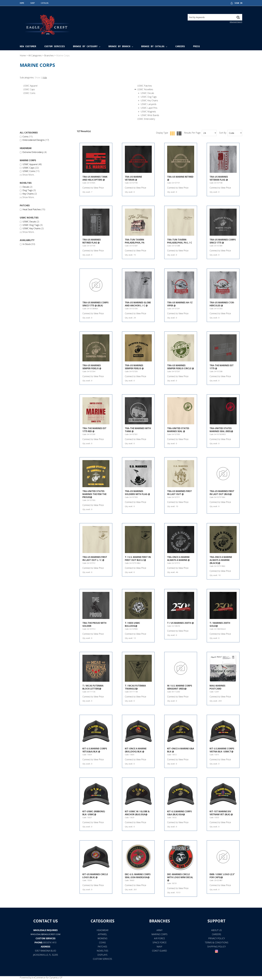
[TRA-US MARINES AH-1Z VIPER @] (180, 285)
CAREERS (216, 934)
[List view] (178, 133)
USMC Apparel (30, 85)
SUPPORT (216, 921)
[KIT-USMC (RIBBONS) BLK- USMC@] (95, 793)
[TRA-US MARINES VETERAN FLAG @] (223, 159)
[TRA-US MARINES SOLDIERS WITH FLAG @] (138, 473)
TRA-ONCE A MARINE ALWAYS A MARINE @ (178, 559)
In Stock (29, 244)
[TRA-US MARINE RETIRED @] (180, 159)
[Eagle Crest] (47, 24)
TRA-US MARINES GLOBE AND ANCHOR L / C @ (138, 304)
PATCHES (102, 946)
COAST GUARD (159, 950)
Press (196, 46)
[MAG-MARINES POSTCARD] (223, 668)
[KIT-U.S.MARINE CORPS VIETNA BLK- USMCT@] (223, 731)
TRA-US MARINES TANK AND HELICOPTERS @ (94, 178)
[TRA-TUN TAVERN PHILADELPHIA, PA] (138, 222)
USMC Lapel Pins (149, 107)
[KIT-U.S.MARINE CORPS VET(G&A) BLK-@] (95, 731)
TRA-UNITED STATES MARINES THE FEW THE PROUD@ (94, 494)
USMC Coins (29, 93)
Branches (49, 55)
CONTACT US (45, 921)
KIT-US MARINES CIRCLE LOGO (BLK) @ (95, 876)
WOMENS (102, 938)
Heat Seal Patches (34, 209)
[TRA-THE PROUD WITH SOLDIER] (95, 605)
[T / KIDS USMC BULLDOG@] (138, 605)
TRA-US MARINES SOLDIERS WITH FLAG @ (137, 493)
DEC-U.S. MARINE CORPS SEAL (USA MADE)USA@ (138, 876)
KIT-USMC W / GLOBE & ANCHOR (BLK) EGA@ (137, 813)
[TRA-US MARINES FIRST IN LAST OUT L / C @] (95, 539)
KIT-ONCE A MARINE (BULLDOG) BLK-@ (135, 750)
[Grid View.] (172, 133)
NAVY (159, 946)
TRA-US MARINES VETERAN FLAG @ (219, 178)
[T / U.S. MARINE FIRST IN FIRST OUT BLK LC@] (138, 539)
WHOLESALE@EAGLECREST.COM (45, 934)
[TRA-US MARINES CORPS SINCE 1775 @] (223, 222)
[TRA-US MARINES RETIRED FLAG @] (95, 222)
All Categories (35, 55)
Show (37, 77)
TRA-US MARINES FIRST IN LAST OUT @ (179, 493)
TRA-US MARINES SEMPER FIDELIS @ (91, 367)
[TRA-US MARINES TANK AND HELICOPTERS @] (95, 159)
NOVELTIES (102, 950)
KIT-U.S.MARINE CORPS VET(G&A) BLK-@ (94, 750)
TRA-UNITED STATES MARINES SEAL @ (178, 430)
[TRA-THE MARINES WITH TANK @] (138, 410)
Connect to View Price (93, 187)
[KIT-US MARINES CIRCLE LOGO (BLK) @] (95, 856)
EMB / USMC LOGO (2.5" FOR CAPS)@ (222, 876)
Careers (180, 46)
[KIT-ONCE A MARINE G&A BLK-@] (180, 731)
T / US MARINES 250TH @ (180, 622)
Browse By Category (85, 46)
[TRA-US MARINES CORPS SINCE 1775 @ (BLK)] (95, 285)
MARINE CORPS (159, 934)
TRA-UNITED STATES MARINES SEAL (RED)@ (221, 430)
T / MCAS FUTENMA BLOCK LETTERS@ (92, 687)
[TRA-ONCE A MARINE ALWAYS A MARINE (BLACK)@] (223, 539)
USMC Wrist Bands (150, 115)
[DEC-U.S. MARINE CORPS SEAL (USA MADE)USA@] (138, 856)
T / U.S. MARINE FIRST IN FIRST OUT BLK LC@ (138, 559)
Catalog (44, 3)
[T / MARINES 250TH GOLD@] (223, 605)
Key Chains (30, 193)
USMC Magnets (148, 111)
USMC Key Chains (149, 100)
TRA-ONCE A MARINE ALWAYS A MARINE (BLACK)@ (221, 560)
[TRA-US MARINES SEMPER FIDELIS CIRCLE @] (180, 347)
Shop (32, 3)
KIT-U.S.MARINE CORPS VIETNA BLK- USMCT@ (222, 750)
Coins (28, 136)
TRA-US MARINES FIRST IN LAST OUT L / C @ (94, 559)
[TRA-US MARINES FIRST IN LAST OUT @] (180, 473)
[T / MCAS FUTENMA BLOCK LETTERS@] (95, 668)
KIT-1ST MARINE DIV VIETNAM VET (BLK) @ (221, 813)
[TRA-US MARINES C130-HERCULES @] (223, 285)
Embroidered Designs (36, 140)
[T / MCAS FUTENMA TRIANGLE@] (138, 668)
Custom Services (54, 46)
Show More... (27, 174)
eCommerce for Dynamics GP (48, 977)
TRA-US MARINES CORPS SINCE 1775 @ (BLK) (95, 304)
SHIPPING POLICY (216, 946)
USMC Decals (147, 93)
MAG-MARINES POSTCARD (217, 687)
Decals (27, 187)
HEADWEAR (102, 930)
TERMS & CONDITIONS (216, 942)
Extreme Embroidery (35, 152)
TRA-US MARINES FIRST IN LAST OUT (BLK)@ (222, 493)
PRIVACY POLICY (216, 938)
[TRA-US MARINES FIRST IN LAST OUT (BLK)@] (223, 473)
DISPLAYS (102, 954)
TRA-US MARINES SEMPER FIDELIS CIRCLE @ (180, 367)
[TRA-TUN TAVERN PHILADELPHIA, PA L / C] (180, 222)
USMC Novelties (145, 89)
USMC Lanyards (148, 104)
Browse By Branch (119, 46)
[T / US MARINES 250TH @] (180, 605)
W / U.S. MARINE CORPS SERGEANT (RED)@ (179, 687)
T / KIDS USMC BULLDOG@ (132, 624)
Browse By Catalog (152, 46)
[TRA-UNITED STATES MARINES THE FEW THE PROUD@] (95, 473)
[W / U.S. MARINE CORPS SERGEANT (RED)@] (180, 668)
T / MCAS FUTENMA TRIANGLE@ (135, 687)
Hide (44, 77)
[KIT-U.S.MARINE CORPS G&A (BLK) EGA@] (180, 793)
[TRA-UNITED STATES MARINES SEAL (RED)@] (223, 410)
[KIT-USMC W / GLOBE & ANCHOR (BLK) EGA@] (138, 793)
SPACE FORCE (159, 942)
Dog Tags (29, 190)
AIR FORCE (159, 938)
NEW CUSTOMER (28, 46)
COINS (102, 942)
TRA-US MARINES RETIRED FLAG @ (91, 241)
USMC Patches (144, 85)
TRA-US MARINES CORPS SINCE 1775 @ (223, 241)
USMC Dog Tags (149, 96)
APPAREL (102, 934)
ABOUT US (216, 930)
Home (22, 3)
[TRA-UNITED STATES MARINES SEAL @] (180, 410)
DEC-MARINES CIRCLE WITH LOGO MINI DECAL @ (180, 877)
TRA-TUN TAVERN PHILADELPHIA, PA (134, 241)
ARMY (160, 930)
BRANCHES (159, 921)
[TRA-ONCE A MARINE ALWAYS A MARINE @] (180, 539)
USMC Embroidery (146, 118)
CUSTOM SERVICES (45, 938)
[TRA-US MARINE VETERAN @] (138, 159)
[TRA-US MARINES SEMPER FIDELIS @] (95, 347)
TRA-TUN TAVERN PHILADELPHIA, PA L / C (179, 241)
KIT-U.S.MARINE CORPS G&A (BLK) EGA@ (179, 813)
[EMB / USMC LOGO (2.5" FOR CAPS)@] (223, 856)
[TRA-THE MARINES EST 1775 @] (223, 347)
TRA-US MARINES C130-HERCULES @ (222, 304)
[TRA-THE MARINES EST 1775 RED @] (95, 410)
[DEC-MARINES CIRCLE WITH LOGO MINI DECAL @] (180, 856)
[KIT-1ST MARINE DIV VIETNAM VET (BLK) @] (223, 793)
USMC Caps (29, 89)
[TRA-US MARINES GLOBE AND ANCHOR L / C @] (138, 285)
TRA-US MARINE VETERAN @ (133, 178)
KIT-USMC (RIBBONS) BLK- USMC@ (93, 813)
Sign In (238, 3)
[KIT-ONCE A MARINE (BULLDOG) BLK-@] (138, 731)
